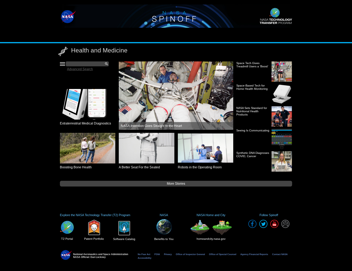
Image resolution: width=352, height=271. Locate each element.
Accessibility (144, 258)
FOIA (157, 254)
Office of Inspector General (190, 254)
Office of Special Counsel (222, 254)
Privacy (168, 254)
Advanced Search (80, 69)
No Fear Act (144, 254)
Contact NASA (280, 254)
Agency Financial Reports (254, 254)
